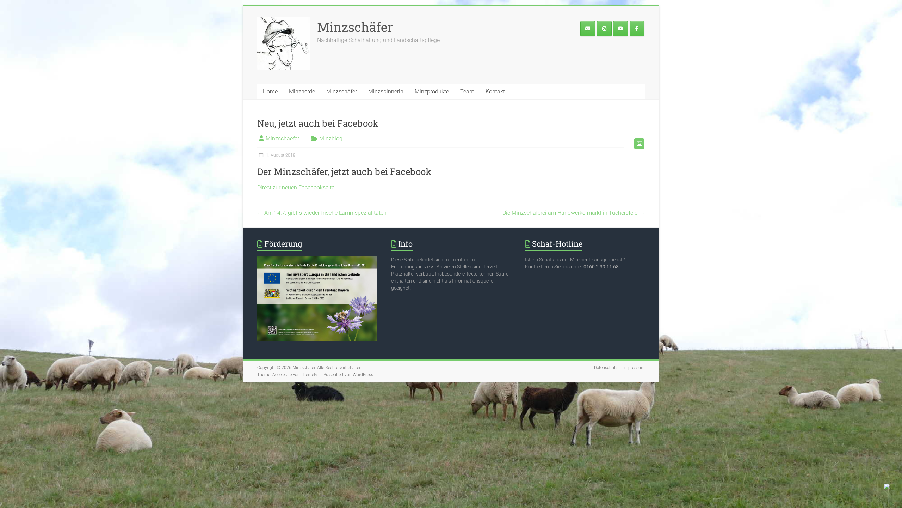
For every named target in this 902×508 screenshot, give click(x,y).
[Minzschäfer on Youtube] (620, 28)
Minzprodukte (432, 91)
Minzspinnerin (385, 91)
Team (467, 91)
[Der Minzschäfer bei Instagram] (604, 28)
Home (270, 91)
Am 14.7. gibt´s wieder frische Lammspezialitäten (322, 213)
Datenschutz (606, 367)
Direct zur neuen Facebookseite (295, 187)
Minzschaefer (282, 138)
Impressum (634, 367)
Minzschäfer (355, 26)
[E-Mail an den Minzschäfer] (587, 28)
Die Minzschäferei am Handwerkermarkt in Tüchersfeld (573, 213)
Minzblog (330, 138)
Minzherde (302, 91)
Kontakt (495, 91)
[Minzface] (637, 28)
